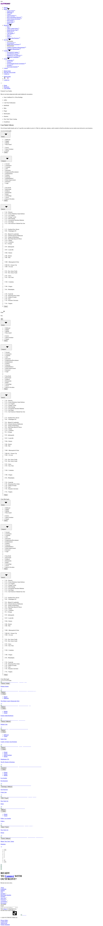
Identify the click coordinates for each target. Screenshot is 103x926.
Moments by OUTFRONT (14, 55)
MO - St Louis (9, 266)
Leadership (10, 60)
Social (7, 147)
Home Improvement (10, 180)
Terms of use (4, 923)
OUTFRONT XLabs (12, 54)
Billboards (9, 12)
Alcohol (7, 164)
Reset (6, 152)
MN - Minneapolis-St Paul (12, 262)
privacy (5, 909)
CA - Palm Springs (10, 218)
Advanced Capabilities (13, 57)
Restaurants (8, 192)
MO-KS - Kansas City (11, 265)
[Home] (1, 886)
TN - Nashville (9, 294)
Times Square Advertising (13, 19)
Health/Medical (9, 178)
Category (3, 161)
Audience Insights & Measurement (16, 47)
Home (5, 85)
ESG (2, 892)
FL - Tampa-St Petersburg (12, 237)
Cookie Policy (4, 921)
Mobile (9, 23)
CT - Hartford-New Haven (12, 229)
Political (7, 191)
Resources (6, 87)
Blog (8, 27)
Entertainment (9, 173)
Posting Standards (5, 924)
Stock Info (3, 898)
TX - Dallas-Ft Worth (10, 297)
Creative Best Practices (13, 38)
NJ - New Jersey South (11, 272)
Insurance (7, 181)
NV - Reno (8, 275)
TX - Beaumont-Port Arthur (12, 295)
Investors (9, 65)
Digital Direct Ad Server (13, 44)
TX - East (7, 298)
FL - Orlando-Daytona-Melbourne (14, 235)
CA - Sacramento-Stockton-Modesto (14, 220)
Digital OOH (10, 10)
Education (8, 170)
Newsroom (3, 903)
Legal (6, 183)
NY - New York (9, 277)
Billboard (7, 139)
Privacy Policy (4, 920)
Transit (9, 14)
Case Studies (10, 33)
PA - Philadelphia (9, 289)
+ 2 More (3, 694)
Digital (7, 141)
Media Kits (10, 31)
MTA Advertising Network (14, 17)
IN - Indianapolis (9, 246)
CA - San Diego (9, 221)
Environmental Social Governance (16, 63)
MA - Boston (8, 253)
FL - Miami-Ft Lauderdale (12, 234)
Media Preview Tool (12, 30)
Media (3, 136)
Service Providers (9, 199)
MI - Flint (7, 257)
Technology (8, 195)
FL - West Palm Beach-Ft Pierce (13, 239)
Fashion (7, 175)
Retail (6, 194)
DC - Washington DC (11, 231)
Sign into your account (9, 72)
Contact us (6, 74)
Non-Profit (8, 187)
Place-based (10, 20)
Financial (7, 176)
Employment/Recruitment (12, 172)
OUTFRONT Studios (12, 52)
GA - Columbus (9, 242)
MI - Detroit (8, 256)
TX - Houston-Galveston (11, 300)
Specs (8, 36)
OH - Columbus (9, 282)
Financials (3, 899)
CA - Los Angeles (10, 215)
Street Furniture (11, 15)
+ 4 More (3, 749)
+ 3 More (3, 769)
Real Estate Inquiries (12, 66)
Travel (7, 197)
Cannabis (7, 167)
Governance (4, 901)
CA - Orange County (10, 217)
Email (2, 905)
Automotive (8, 165)
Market (3, 209)
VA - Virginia (8, 303)
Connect (9, 876)
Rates (8, 35)
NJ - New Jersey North (11, 271)
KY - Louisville (9, 249)
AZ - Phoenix (8, 212)
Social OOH (10, 22)
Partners (9, 62)
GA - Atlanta (8, 240)
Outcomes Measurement (13, 49)
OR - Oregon (8, 286)
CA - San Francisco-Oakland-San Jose (15, 223)
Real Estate (8, 189)
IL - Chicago (8, 243)
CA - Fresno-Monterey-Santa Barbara (15, 213)
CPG (6, 168)
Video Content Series (12, 28)
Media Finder (7, 71)
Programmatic (10, 42)
